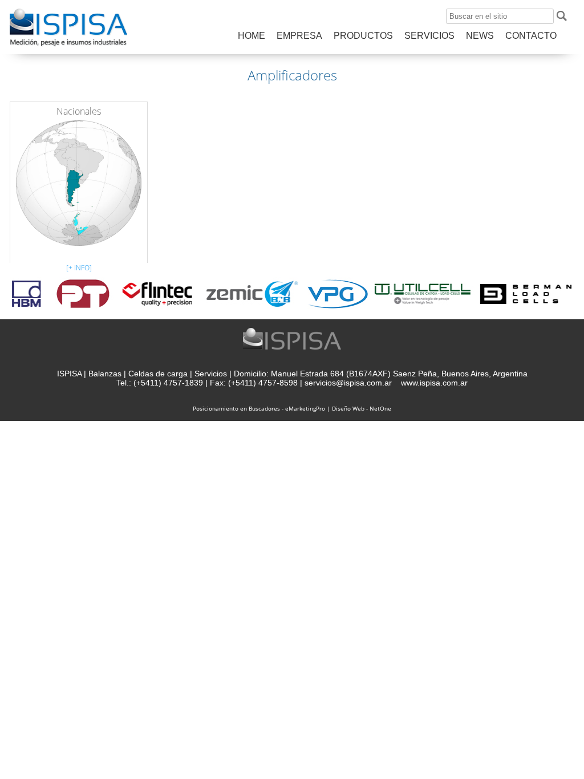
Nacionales (78, 111)
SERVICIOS (429, 35)
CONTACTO (531, 35)
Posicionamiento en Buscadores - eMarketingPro (259, 408)
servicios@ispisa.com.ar (348, 382)
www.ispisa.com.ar (434, 382)
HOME (251, 35)
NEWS (480, 35)
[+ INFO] (79, 268)
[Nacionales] (78, 180)
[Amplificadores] (68, 45)
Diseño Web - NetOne (361, 408)
